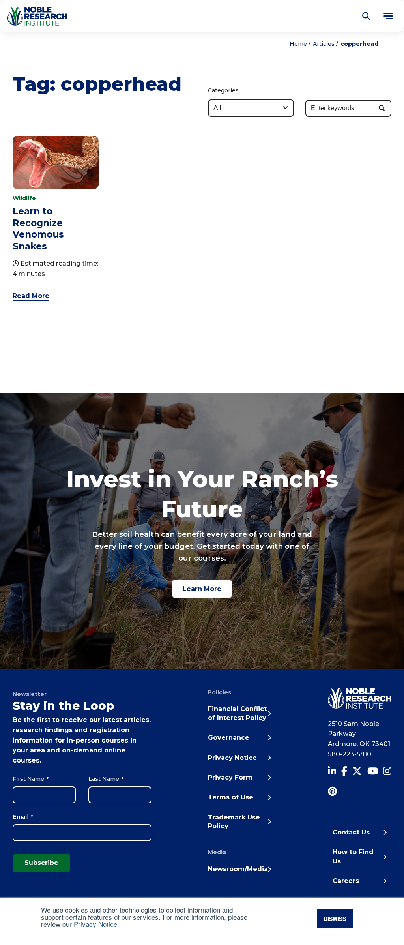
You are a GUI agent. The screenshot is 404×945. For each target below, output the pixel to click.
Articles (324, 43)
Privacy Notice (95, 924)
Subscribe (41, 862)
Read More (31, 296)
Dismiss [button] (335, 918)
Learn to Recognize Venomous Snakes (38, 228)
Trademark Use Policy (234, 822)
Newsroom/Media (238, 869)
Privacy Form (230, 777)
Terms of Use (230, 797)
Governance (228, 737)
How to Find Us (353, 856)
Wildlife (24, 198)
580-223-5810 (349, 754)
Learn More (202, 588)
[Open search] (366, 16)
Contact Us (351, 832)
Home (298, 43)
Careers (346, 881)
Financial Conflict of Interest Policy (237, 713)
